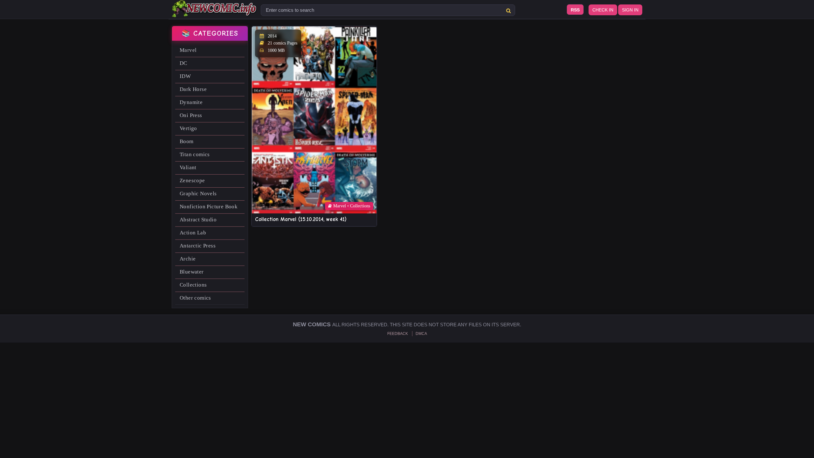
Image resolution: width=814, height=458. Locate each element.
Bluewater (192, 272)
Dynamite (191, 102)
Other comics (195, 298)
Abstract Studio (198, 220)
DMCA (421, 333)
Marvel (188, 50)
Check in (602, 9)
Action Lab (193, 233)
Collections (193, 285)
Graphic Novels (198, 194)
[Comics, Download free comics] (215, 12)
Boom (187, 141)
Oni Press (191, 115)
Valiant (188, 167)
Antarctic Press (198, 246)
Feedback (397, 333)
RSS (575, 9)
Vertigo (188, 128)
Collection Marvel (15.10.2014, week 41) (301, 219)
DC (183, 63)
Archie (188, 259)
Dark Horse (193, 89)
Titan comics (195, 154)
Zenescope (192, 180)
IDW (185, 76)
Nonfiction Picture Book (209, 207)
